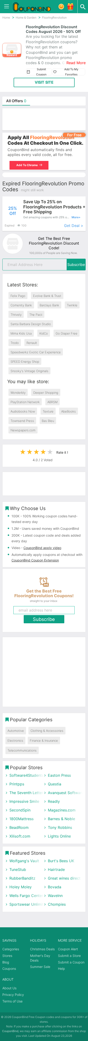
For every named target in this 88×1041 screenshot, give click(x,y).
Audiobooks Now (23, 411)
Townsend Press (22, 421)
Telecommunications (22, 750)
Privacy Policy (13, 995)
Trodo (15, 343)
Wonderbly (18, 392)
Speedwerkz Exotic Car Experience (36, 352)
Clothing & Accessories (47, 731)
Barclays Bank (49, 305)
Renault (32, 343)
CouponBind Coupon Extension (35, 560)
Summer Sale (40, 967)
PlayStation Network (25, 402)
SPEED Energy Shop (25, 361)
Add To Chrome (26, 165)
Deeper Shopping (45, 392)
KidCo (43, 333)
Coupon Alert (68, 949)
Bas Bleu (48, 421)
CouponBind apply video (42, 548)
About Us (9, 988)
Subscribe (76, 264)
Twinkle (72, 305)
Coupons (9, 969)
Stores (7, 956)
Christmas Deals (42, 949)
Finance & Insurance (44, 740)
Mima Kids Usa (21, 333)
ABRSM (52, 402)
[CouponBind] (35, 6)
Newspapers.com (23, 430)
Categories (10, 949)
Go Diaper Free (66, 333)
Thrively (16, 314)
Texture (48, 411)
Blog (5, 962)
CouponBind (10, 1031)
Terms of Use (12, 1001)
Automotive (16, 731)
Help (61, 969)
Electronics (15, 740)
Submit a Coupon (71, 962)
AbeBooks (68, 411)
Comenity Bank (21, 305)
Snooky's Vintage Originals (29, 371)
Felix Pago (18, 296)
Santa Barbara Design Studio (31, 324)
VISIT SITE (44, 82)
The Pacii (35, 314)
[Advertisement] (44, 119)
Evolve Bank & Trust (47, 296)
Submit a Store (69, 956)
